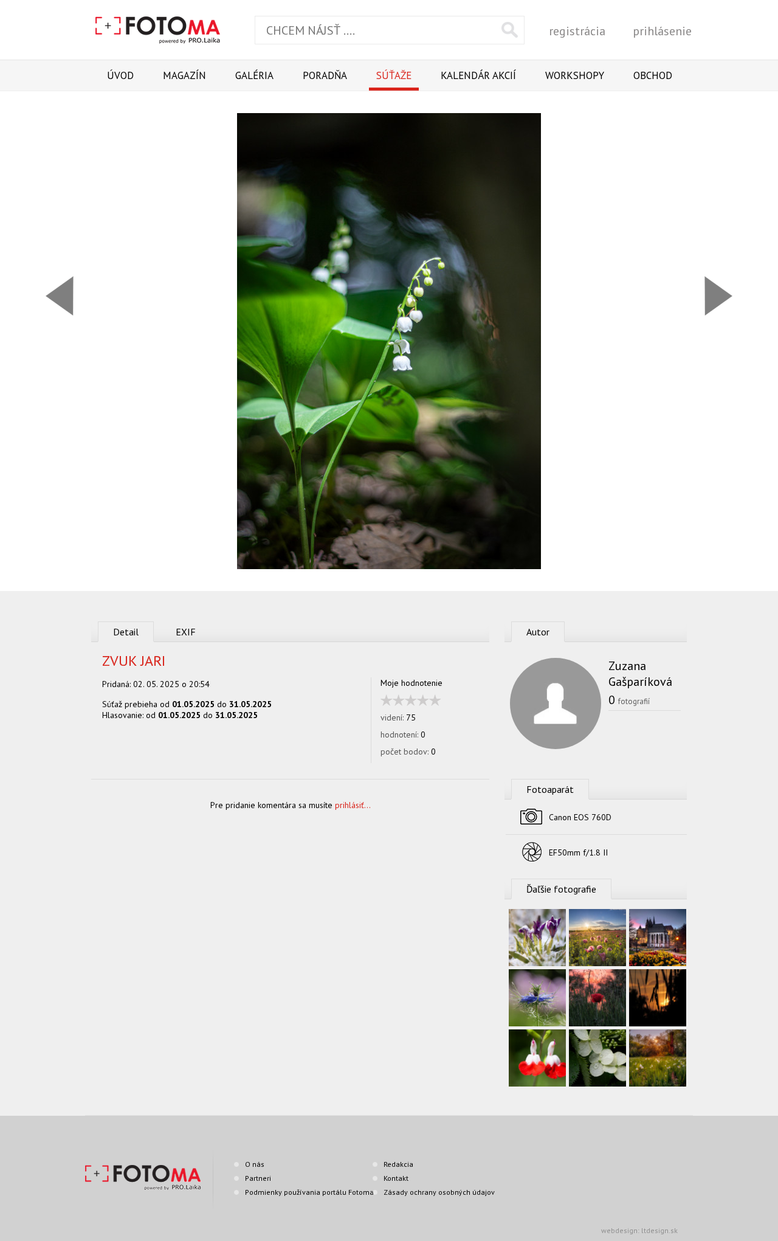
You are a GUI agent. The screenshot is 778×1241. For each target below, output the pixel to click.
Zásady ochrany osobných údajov (439, 1192)
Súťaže (393, 75)
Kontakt (396, 1178)
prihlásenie (662, 31)
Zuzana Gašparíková (640, 674)
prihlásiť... (353, 805)
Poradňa (325, 75)
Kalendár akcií (478, 75)
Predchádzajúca (60, 296)
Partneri (258, 1178)
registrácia (577, 31)
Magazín (184, 75)
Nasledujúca (718, 296)
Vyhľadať (509, 30)
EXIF (186, 632)
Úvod (120, 75)
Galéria (254, 75)
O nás (254, 1164)
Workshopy (574, 75)
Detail (126, 632)
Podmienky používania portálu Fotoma (309, 1192)
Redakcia (398, 1164)
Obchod (652, 75)
